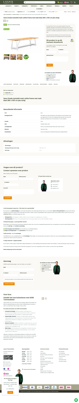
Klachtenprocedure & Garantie (45, 361)
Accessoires (39, 8)
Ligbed (41, 6)
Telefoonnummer (22, 176)
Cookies (41, 367)
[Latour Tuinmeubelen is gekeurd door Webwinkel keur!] (66, 2)
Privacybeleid (42, 366)
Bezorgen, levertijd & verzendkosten (46, 354)
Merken (64, 6)
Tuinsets (16, 6)
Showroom (74, 11)
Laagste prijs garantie (44, 364)
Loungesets (8, 6)
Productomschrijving (7, 84)
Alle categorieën (61, 351)
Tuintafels (48, 6)
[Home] (8, 2)
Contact (65, 11)
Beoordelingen (28, 84)
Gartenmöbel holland (62, 359)
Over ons (69, 11)
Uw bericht (5, 188)
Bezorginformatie (43, 84)
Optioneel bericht (49, 55)
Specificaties (15, 84)
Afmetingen (22, 84)
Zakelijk (41, 369)
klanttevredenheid (50, 77)
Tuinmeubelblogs (62, 353)
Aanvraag (50, 84)
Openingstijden (43, 353)
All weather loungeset (62, 361)
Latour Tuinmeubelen (7, 14)
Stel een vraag (36, 84)
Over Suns (56, 84)
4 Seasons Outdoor (15, 14)
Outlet (71, 6)
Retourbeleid (42, 359)
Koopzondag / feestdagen (26, 363)
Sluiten (10, 392)
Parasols (57, 6)
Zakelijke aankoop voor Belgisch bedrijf (47, 372)
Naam (47, 49)
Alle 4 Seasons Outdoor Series (64, 354)
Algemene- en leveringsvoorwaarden (46, 362)
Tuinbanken (24, 6)
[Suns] (5, 21)
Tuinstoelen (34, 6)
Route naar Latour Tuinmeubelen (30, 369)
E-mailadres (61, 49)
